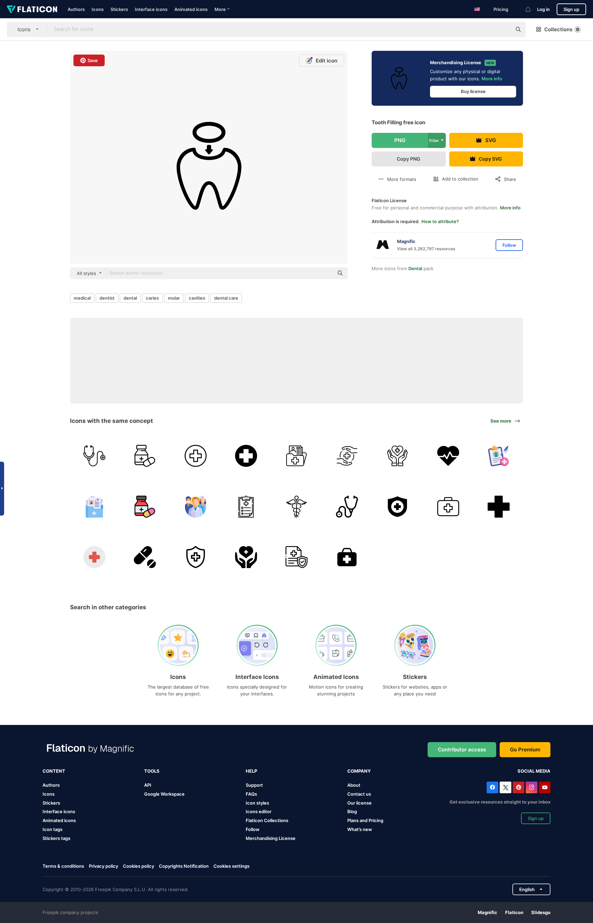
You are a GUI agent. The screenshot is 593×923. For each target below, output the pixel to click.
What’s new (359, 829)
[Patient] (296, 456)
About (353, 785)
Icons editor (258, 811)
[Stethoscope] (94, 456)
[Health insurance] (397, 506)
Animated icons (191, 9)
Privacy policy (103, 866)
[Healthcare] (397, 456)
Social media (534, 771)
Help (251, 771)
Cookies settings (231, 866)
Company (359, 771)
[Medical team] (195, 506)
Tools (152, 771)
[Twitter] (505, 787)
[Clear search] (503, 29)
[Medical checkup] (246, 506)
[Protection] (347, 456)
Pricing (500, 9)
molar (174, 298)
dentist (107, 298)
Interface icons (151, 9)
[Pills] (145, 557)
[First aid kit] (448, 506)
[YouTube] (544, 787)
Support (254, 785)
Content (54, 771)
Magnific (487, 912)
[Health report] (94, 506)
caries (152, 298)
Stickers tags (56, 838)
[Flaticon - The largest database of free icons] (32, 9)
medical (82, 298)
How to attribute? (440, 221)
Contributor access (462, 749)
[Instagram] (531, 787)
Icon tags (52, 829)
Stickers (119, 9)
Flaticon (514, 912)
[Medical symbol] (246, 456)
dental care (226, 298)
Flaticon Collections (267, 820)
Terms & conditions (63, 866)
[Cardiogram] (448, 456)
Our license (359, 803)
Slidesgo (540, 912)
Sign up (571, 9)
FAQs (251, 794)
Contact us (359, 794)
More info (491, 78)
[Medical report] (499, 456)
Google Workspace (164, 794)
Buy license (473, 91)
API (147, 785)
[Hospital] (195, 456)
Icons (98, 9)
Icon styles (257, 803)
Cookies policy (138, 866)
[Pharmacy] (499, 506)
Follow (252, 829)
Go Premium (525, 749)
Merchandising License (270, 838)
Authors (76, 9)
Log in (543, 9)
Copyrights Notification (184, 866)
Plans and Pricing (365, 820)
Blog (352, 811)
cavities (197, 298)
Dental (415, 268)
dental (130, 298)
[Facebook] (492, 787)
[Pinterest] (518, 787)
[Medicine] (145, 456)
